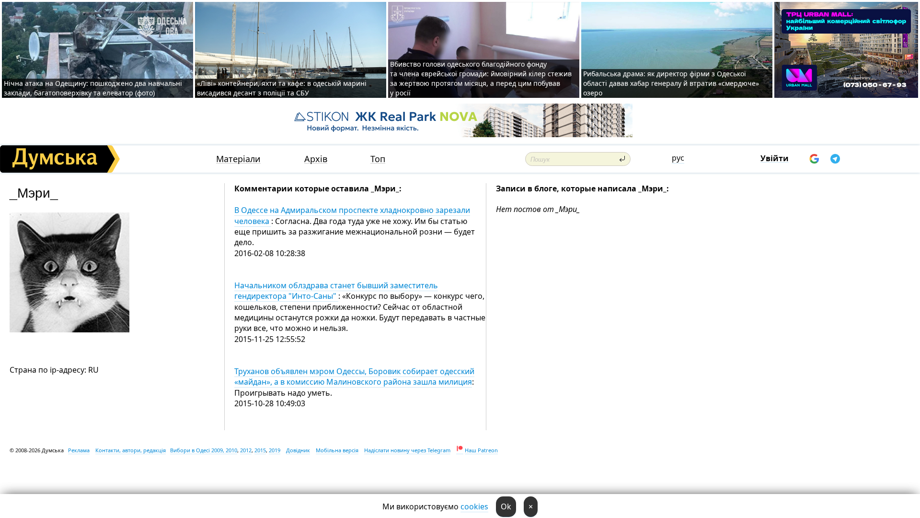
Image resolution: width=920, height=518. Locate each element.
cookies (474, 506)
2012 (246, 450)
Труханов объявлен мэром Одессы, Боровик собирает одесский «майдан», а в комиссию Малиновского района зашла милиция (354, 376)
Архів (315, 159)
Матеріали (238, 159)
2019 (274, 450)
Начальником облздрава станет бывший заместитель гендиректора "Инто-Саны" (336, 290)
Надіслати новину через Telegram (407, 450)
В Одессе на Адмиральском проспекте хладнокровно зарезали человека (352, 215)
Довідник (298, 450)
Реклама (79, 450)
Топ (377, 159)
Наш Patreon (481, 450)
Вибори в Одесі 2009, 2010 (203, 450)
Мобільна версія (337, 450)
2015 (260, 450)
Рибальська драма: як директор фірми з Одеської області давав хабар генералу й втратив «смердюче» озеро (671, 83)
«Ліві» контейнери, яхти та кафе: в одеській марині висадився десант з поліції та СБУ (282, 88)
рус (678, 158)
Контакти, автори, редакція (130, 450)
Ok (506, 506)
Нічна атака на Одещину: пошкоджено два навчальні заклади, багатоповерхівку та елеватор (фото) (93, 88)
